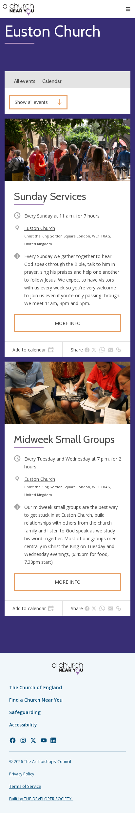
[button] (128, 9)
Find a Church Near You (36, 700)
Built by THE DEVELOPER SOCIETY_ (41, 799)
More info (68, 323)
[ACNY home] (18, 9)
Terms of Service (25, 786)
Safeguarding (25, 712)
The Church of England (35, 687)
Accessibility (23, 725)
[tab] (33, 349)
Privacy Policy (21, 774)
